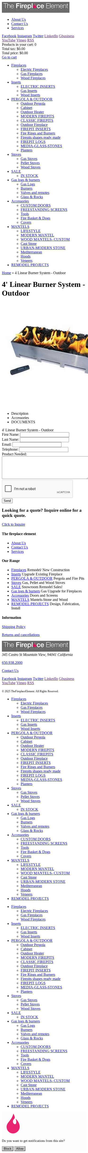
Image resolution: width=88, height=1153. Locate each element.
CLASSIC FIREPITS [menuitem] (37, 120)
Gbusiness (66, 36)
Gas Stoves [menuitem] (29, 159)
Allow (19, 1148)
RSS (30, 40)
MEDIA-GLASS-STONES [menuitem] (41, 146)
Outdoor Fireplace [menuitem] (34, 125)
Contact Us (10, 671)
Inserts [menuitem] (16, 82)
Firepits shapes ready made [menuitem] (41, 137)
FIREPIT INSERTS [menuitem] (36, 129)
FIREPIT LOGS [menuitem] (33, 142)
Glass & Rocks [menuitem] (32, 197)
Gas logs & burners (25, 591)
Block (7, 1148)
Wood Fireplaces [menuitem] (33, 78)
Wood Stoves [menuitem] (30, 167)
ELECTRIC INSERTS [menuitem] (38, 86)
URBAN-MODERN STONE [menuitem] (43, 248)
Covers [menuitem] (26, 222)
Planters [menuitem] (26, 150)
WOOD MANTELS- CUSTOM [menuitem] (45, 239)
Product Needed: (14, 454)
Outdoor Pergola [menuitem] (33, 103)
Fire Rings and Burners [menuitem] (38, 133)
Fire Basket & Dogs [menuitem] (35, 218)
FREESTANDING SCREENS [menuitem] (44, 210)
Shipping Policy (14, 627)
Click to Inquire (13, 524)
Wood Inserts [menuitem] (30, 95)
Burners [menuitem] (26, 188)
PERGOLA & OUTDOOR (32, 578)
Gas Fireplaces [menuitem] (31, 74)
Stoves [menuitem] (16, 154)
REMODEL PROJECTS (30, 604)
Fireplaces (18, 570)
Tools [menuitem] (25, 214)
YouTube (8, 40)
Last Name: (10, 439)
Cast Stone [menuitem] (29, 244)
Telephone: (10, 449)
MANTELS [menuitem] (20, 227)
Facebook (9, 36)
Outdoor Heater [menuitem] (32, 112)
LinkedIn (51, 36)
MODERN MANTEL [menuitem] (37, 235)
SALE (16, 587)
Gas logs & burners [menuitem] (25, 180)
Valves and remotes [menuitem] (35, 193)
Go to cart (9, 57)
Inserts (16, 574)
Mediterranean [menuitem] (31, 252)
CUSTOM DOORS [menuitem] (36, 205)
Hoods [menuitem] (26, 256)
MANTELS (20, 600)
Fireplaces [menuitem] (18, 65)
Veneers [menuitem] (26, 261)
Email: (6, 444)
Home (6, 273)
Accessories (20, 595)
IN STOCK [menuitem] (29, 176)
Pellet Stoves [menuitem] (30, 163)
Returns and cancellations (21, 635)
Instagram (24, 36)
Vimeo (21, 40)
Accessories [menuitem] (20, 201)
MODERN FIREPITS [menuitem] (37, 116)
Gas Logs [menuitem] (28, 184)
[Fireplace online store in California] (35, 11)
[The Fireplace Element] (35, 650)
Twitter (38, 36)
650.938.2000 (12, 663)
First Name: (10, 434)
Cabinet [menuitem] (26, 108)
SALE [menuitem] (16, 171)
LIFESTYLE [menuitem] (31, 231)
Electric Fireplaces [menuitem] (34, 69)
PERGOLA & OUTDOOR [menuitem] (32, 99)
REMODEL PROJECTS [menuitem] (30, 265)
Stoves (16, 583)
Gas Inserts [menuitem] (29, 91)
